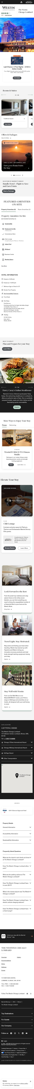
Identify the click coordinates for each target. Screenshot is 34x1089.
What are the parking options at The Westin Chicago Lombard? (14, 876)
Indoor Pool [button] (8, 244)
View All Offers (5, 138)
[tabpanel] (17, 385)
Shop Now (7, 609)
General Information (9, 827)
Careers (15, 1048)
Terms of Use (22, 1048)
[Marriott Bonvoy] (28, 2)
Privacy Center (20, 1050)
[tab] (8, 209)
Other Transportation (10, 758)
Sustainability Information (11, 840)
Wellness (3, 967)
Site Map (22, 1054)
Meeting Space (9, 259)
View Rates (8, 124)
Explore (17, 407)
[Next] (30, 95)
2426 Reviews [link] (8, 15)
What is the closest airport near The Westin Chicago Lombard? (16, 893)
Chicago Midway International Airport (15, 748)
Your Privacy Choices (9, 1052)
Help (11, 1057)
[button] (21, 2)
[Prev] (3, 95)
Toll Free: (9, 984)
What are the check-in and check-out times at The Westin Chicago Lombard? (16, 858)
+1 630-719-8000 (9, 739)
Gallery (19, 957)
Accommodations (6, 960)
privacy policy (24, 1083)
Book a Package (8, 191)
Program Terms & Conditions (8, 1050)
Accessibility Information (10, 834)
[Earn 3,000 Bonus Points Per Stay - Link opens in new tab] (17, 155)
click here (16, 1085)
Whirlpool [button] (7, 249)
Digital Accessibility (21, 1052)
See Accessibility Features (11, 293)
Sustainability (8, 223)
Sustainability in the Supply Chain (9, 1054)
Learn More (7, 349)
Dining (3, 964)
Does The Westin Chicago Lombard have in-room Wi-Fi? (15, 884)
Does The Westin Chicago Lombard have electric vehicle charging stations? (15, 901)
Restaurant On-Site (10, 229)
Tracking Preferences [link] (6, 1048)
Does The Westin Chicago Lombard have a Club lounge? (15, 910)
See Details (17, 78)
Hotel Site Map (5, 1057)
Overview (4, 957)
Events (3, 970)
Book (11, 464)
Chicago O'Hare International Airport (15, 742)
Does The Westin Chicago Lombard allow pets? (16, 867)
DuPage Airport (8, 753)
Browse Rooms (9, 548)
